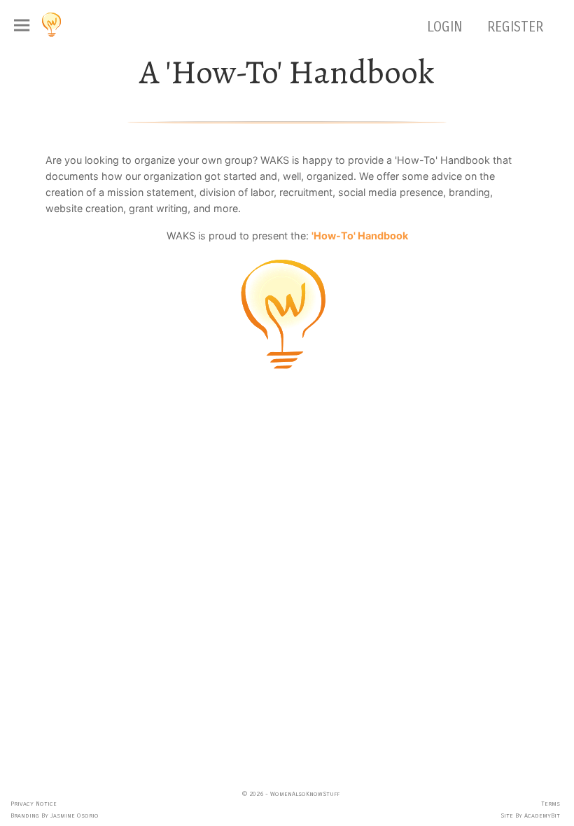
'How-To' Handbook (360, 235)
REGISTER (515, 27)
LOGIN (446, 27)
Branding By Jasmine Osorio (54, 815)
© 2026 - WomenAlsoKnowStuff (291, 793)
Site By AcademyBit (530, 815)
